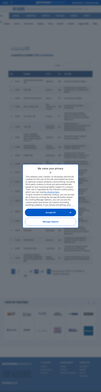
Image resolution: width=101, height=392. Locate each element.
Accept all (50, 212)
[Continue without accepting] (50, 173)
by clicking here (51, 192)
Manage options (50, 221)
